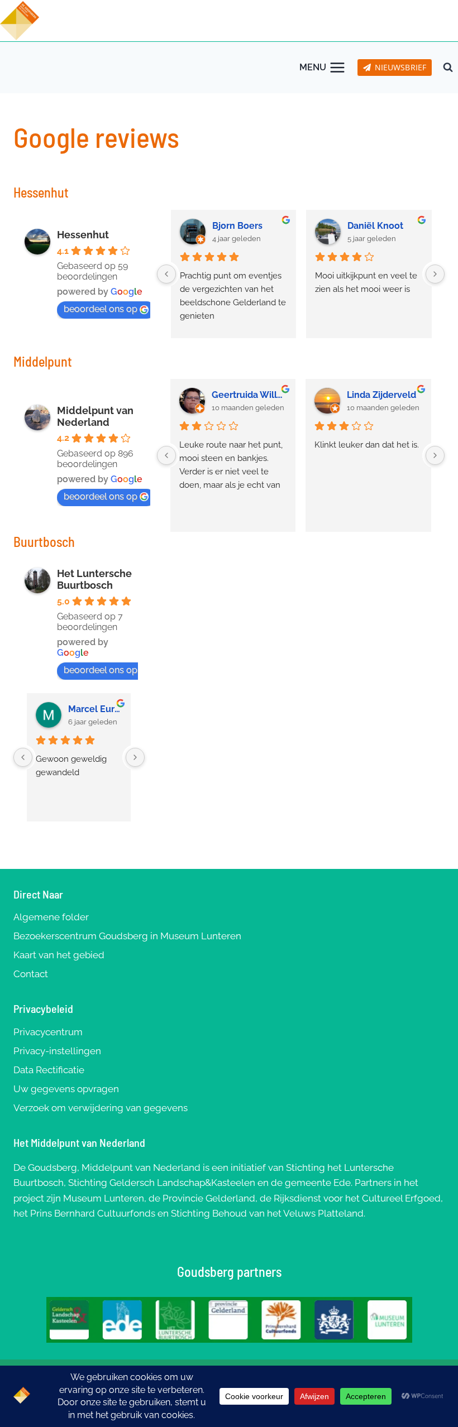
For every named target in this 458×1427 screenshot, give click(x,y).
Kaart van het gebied (58, 954)
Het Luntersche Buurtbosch (94, 579)
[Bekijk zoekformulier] (448, 67)
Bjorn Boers (237, 225)
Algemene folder (51, 916)
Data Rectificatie (48, 1069)
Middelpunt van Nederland (95, 416)
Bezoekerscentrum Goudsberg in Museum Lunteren (127, 935)
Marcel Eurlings (95, 709)
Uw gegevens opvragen (66, 1088)
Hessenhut (83, 235)
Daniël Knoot (375, 225)
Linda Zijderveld (381, 395)
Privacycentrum (48, 1031)
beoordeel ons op (100, 309)
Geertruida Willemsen (249, 395)
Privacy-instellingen (57, 1050)
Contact (30, 973)
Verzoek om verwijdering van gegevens (100, 1107)
